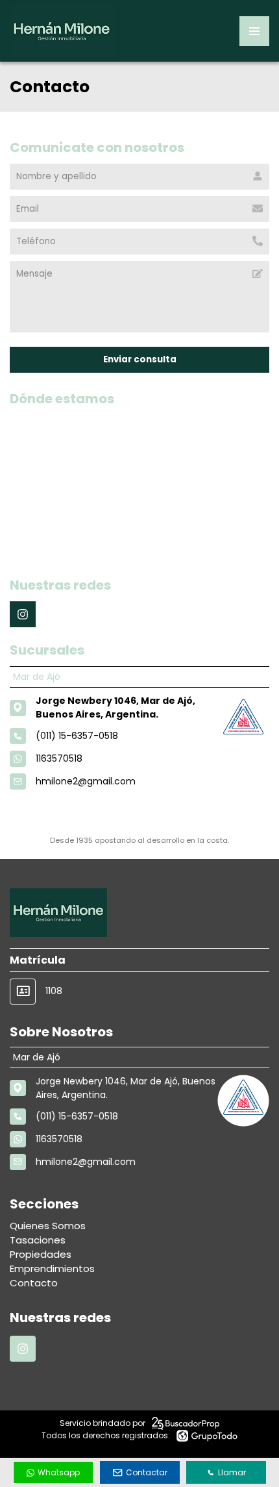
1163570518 (59, 758)
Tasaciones (38, 1240)
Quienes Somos (48, 1225)
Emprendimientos (52, 1268)
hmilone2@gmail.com (86, 781)
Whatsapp (59, 1472)
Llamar (232, 1472)
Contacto (34, 1283)
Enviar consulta (139, 359)
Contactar (146, 1472)
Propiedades (40, 1254)
